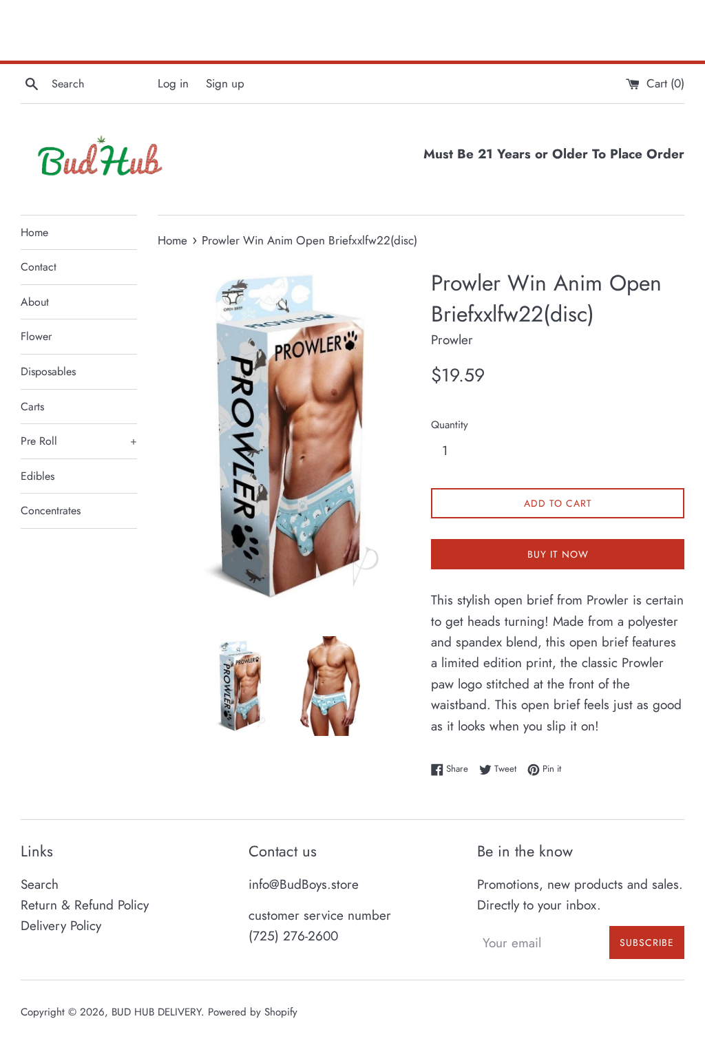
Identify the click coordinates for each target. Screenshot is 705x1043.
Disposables (48, 371)
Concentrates (51, 510)
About (35, 302)
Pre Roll (79, 441)
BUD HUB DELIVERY (156, 1012)
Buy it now (558, 554)
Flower (36, 336)
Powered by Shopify (252, 1012)
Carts (32, 406)
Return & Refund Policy (85, 905)
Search (40, 884)
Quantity (449, 424)
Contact (38, 267)
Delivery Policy (61, 925)
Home (34, 232)
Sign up (225, 83)
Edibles (37, 476)
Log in (173, 83)
